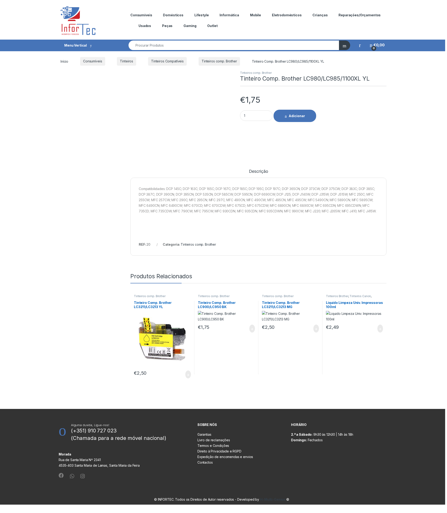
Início (64, 61)
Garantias (204, 434)
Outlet (212, 26)
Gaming (189, 26)
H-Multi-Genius (273, 499)
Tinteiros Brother (337, 296)
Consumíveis (141, 15)
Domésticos (173, 15)
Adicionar (297, 116)
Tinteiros (126, 61)
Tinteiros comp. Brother (219, 61)
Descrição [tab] (258, 171)
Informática (229, 15)
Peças (167, 26)
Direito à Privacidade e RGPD (219, 451)
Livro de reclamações (213, 440)
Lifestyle (201, 15)
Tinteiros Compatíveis (167, 61)
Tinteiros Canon (360, 296)
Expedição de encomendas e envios (225, 457)
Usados (145, 26)
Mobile (255, 15)
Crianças (320, 15)
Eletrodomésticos (287, 15)
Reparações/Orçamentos (360, 15)
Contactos (205, 462)
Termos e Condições (213, 446)
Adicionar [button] (184, 374)
